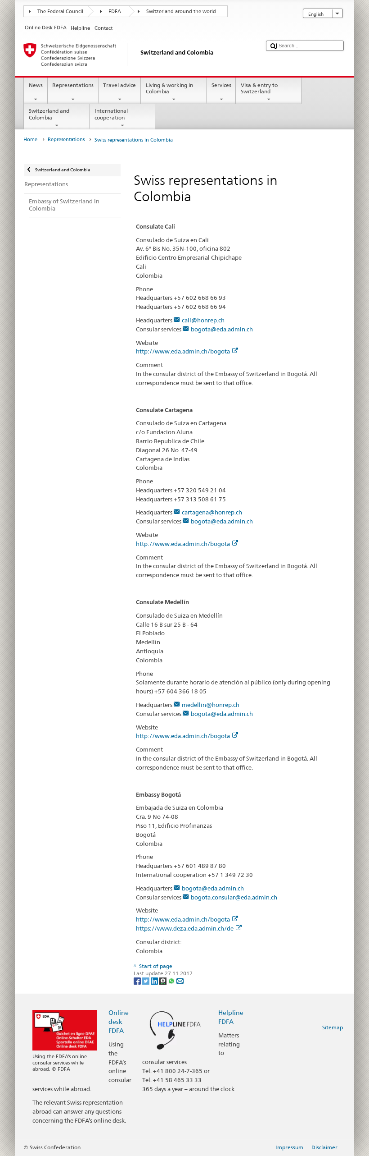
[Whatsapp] (172, 980)
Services (221, 85)
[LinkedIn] (155, 980)
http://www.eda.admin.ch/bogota (183, 351)
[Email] (180, 980)
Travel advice (119, 85)
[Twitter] (146, 980)
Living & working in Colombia (169, 88)
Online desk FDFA (118, 1021)
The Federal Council (60, 11)
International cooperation (111, 113)
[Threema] (163, 980)
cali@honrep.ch (203, 320)
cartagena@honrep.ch (212, 512)
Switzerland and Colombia (49, 113)
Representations (73, 85)
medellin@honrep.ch (210, 704)
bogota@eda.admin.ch (222, 329)
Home (30, 139)
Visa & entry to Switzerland (259, 88)
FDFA (114, 11)
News (36, 85)
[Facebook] (138, 980)
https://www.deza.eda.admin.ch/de (185, 928)
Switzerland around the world (181, 11)
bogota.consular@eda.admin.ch (234, 897)
